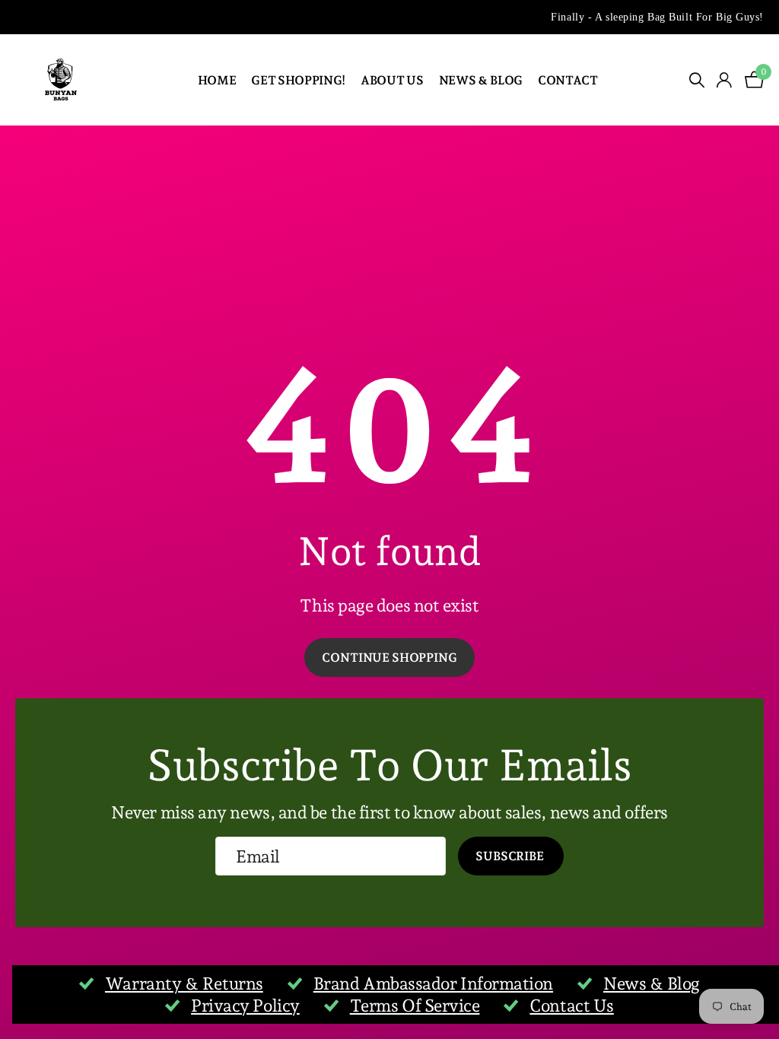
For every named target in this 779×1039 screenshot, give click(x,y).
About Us (392, 80)
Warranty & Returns (184, 983)
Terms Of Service (415, 1005)
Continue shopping (389, 657)
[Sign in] (725, 80)
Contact (568, 80)
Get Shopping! (298, 80)
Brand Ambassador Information (433, 983)
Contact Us (571, 1005)
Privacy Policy (245, 1005)
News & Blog (481, 80)
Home (217, 80)
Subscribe (510, 856)
